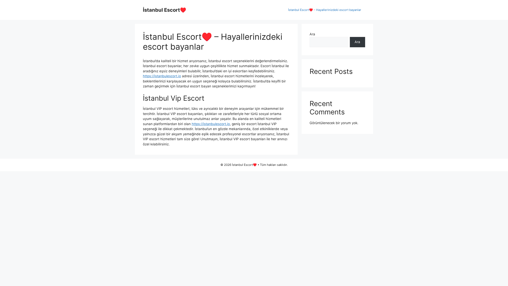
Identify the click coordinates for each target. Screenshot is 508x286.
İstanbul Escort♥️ (164, 10)
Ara (312, 34)
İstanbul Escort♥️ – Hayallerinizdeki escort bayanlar (324, 10)
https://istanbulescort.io (162, 76)
